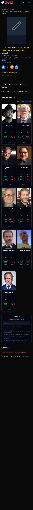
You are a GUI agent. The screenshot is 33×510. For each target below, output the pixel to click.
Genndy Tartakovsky (8, 168)
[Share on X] (8, 67)
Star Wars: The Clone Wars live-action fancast (15, 11)
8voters (24, 142)
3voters (9, 226)
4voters (9, 184)
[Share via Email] (16, 67)
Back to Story (7, 91)
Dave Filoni (8, 125)
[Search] (24, 2)
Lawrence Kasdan (8, 209)
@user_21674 (14, 57)
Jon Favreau (24, 167)
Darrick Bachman (24, 250)
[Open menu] (29, 2)
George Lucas (24, 125)
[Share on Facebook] (3, 67)
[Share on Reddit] (12, 67)
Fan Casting (5, 9)
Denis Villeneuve (8, 250)
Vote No (11, 137)
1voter (8, 267)
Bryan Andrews (24, 209)
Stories (12, 9)
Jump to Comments (22, 91)
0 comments (14, 55)
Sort (18, 101)
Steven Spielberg (8, 292)
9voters (9, 142)
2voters (24, 267)
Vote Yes (5, 137)
